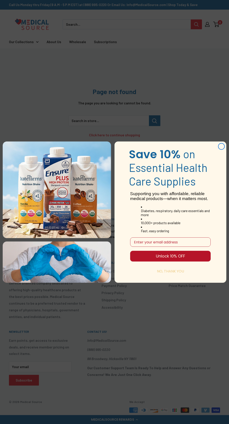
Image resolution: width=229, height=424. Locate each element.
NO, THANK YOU (170, 271)
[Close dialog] (221, 146)
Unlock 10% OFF (170, 256)
